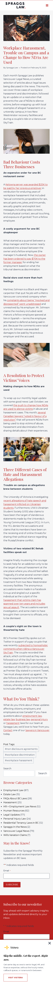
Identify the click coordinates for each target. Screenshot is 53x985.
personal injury (39, 719)
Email (6, 870)
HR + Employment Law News (19, 806)
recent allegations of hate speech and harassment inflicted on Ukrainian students (24, 504)
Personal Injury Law (14, 818)
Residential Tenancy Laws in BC (21, 822)
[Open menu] (47, 5)
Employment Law (13, 790)
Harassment (10, 802)
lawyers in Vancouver (37, 730)
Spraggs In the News (15, 827)
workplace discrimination (20, 754)
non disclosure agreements (21, 749)
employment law (32, 716)
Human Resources (13, 810)
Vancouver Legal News (16, 831)
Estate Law (9, 794)
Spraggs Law (12, 68)
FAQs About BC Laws (15, 798)
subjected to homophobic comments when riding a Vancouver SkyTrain (25, 649)
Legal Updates (11, 814)
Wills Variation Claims (15, 835)
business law (23, 719)
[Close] (49, 943)
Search (7, 768)
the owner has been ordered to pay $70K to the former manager (24, 259)
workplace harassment (18, 760)
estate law (9, 719)
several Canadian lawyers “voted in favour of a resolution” (24, 416)
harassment (13, 723)
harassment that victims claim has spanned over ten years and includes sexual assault (24, 604)
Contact (7, 730)
